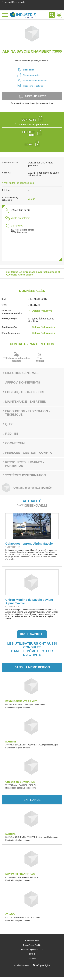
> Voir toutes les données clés (18, 183)
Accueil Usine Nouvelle (15, 2)
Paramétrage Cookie (32, 945)
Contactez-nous (32, 941)
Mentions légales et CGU (32, 950)
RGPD (32, 954)
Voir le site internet (20, 218)
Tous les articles (32, 634)
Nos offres (32, 959)
